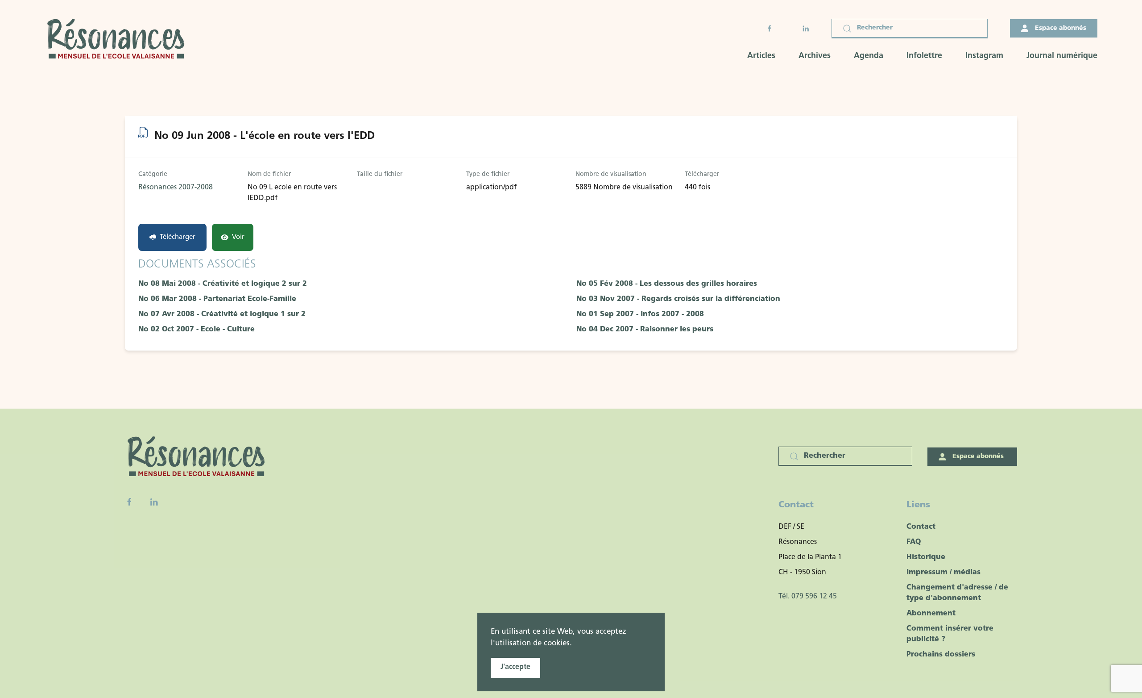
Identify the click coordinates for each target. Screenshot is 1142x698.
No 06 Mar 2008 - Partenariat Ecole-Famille (217, 299)
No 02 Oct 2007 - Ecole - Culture (196, 329)
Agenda (868, 56)
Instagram (984, 56)
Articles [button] (761, 56)
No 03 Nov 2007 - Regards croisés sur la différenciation (678, 299)
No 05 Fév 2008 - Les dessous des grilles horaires (666, 284)
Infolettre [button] (924, 56)
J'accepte (515, 667)
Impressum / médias (943, 572)
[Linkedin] (153, 501)
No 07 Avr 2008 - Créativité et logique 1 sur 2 (222, 314)
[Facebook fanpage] (129, 501)
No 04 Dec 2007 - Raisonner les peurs (644, 329)
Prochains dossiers (940, 654)
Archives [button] (815, 56)
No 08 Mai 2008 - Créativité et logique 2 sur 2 (222, 284)
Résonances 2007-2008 (175, 187)
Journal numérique (1061, 56)
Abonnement (931, 613)
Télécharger (177, 237)
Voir (238, 237)
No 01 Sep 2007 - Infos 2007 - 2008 (640, 314)
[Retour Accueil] (119, 40)
